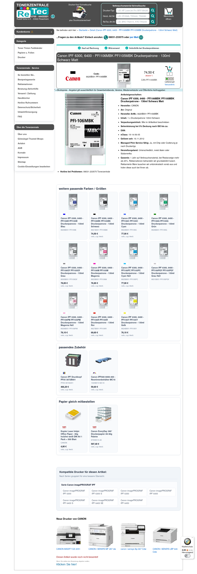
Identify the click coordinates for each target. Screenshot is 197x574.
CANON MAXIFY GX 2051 (68, 548)
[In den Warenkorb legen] (168, 69)
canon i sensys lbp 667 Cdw (133, 548)
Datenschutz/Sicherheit (29, 107)
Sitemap (22, 161)
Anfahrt (21, 143)
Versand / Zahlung (27, 93)
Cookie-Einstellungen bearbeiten (34, 166)
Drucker (21, 57)
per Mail (134, 37)
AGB (20, 147)
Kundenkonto (24, 31)
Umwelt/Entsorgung (27, 111)
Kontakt (22, 152)
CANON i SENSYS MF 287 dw (102, 548)
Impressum (23, 157)
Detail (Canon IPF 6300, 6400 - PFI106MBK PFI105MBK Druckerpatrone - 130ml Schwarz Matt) (134, 30)
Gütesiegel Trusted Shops (30, 138)
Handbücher (24, 98)
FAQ (20, 116)
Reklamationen (25, 84)
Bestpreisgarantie (26, 79)
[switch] (187, 556)
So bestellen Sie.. (26, 74)
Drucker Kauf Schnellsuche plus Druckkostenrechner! (80, 12)
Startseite (83, 30)
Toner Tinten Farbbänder (30, 48)
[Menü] (192, 538)
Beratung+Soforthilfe (28, 88)
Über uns (22, 134)
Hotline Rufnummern (28, 102)
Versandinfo (170, 84)
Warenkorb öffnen (169, 17)
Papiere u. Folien (26, 52)
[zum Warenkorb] (168, 11)
